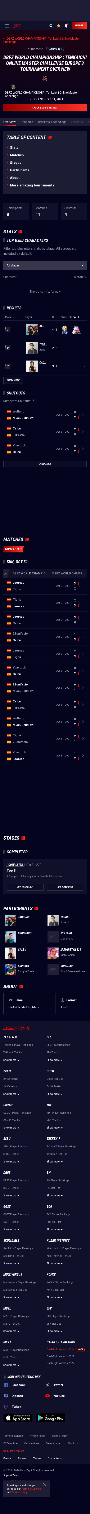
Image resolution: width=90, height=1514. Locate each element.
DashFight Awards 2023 (60, 1356)
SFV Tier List (54, 1323)
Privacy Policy (37, 1435)
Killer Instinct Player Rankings (64, 1248)
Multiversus (12, 1274)
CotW (50, 1071)
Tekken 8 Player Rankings (18, 1044)
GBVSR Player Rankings (17, 1112)
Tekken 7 (53, 1139)
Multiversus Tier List (15, 1289)
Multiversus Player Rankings (19, 1282)
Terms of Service (13, 1435)
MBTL (7, 1308)
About (14, 178)
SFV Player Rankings (58, 1316)
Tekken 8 (10, 1037)
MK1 (50, 1105)
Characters (54, 1458)
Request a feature (13, 1450)
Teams (37, 1458)
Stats (14, 148)
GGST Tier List (11, 1222)
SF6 (49, 1037)
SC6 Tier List (54, 1222)
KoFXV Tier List (55, 1289)
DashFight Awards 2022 (60, 1363)
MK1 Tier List (54, 1120)
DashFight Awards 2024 (60, 1349)
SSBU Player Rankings (16, 1146)
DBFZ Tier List (11, 1188)
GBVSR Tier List (12, 1120)
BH (49, 1173)
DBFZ (6, 1173)
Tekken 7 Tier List (57, 1154)
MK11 (7, 1342)
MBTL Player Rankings (16, 1316)
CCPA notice (10, 1443)
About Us (72, 1443)
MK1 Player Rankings (59, 1112)
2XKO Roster (10, 1078)
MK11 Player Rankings (16, 1350)
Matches (17, 155)
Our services (31, 1443)
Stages (15, 163)
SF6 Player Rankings (58, 1044)
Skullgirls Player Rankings (18, 1248)
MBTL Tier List (11, 1323)
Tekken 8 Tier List (13, 1052)
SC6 (49, 1207)
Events (7, 1458)
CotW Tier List (55, 1078)
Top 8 (11, 871)
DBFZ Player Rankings (16, 1180)
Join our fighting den (24, 1377)
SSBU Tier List (11, 1154)
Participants (19, 170)
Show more (9, 1060)
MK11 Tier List (11, 1357)
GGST (6, 1207)
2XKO (7, 1071)
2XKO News (10, 1086)
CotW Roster (54, 1086)
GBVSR (8, 1105)
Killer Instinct (58, 1240)
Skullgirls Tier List (13, 1255)
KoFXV (51, 1274)
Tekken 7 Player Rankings (61, 1146)
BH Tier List (53, 1188)
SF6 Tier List (54, 1052)
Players (22, 1458)
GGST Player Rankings (16, 1214)
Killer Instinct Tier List (59, 1255)
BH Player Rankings (58, 1180)
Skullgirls (11, 1240)
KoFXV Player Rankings (60, 1282)
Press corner (53, 1443)
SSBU (6, 1139)
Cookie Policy (60, 1435)
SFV (49, 1308)
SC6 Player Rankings (59, 1214)
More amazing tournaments (32, 185)
